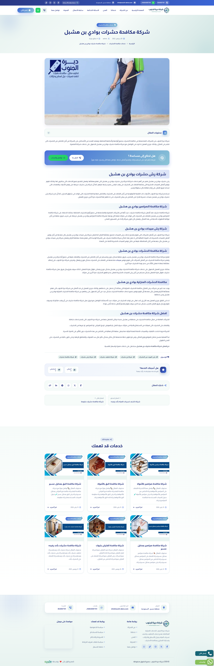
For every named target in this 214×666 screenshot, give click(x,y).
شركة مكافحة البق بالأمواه (110, 484)
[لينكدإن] (56, 385)
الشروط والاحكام (96, 637)
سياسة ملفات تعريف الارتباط (92, 642)
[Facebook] (167, 646)
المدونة (66, 10)
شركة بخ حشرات (126, 357)
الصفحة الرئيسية (138, 10)
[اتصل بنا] (44, 10)
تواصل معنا (55, 10)
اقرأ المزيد (139, 507)
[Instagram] (155, 646)
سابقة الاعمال (78, 10)
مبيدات (118, 260)
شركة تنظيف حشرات (107, 357)
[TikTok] (149, 646)
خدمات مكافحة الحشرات (105, 25)
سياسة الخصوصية (96, 627)
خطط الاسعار (98, 647)
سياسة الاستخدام (96, 632)
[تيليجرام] (62, 385)
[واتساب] (68, 385)
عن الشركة (124, 10)
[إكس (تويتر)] (54, 2)
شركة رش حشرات (87, 357)
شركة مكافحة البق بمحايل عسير (65, 484)
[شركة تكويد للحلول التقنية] (48, 661)
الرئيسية (132, 43)
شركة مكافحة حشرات (66, 357)
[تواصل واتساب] (38, 10)
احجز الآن (24, 10)
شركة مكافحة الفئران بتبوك (110, 545)
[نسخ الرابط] (49, 385)
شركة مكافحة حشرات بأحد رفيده (64, 545)
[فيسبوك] (58, 2)
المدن (105, 10)
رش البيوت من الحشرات (147, 357)
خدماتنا (113, 10)
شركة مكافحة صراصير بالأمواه (152, 484)
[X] (161, 646)
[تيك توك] (46, 2)
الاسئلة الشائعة (93, 10)
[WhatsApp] (144, 646)
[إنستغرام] (50, 2)
